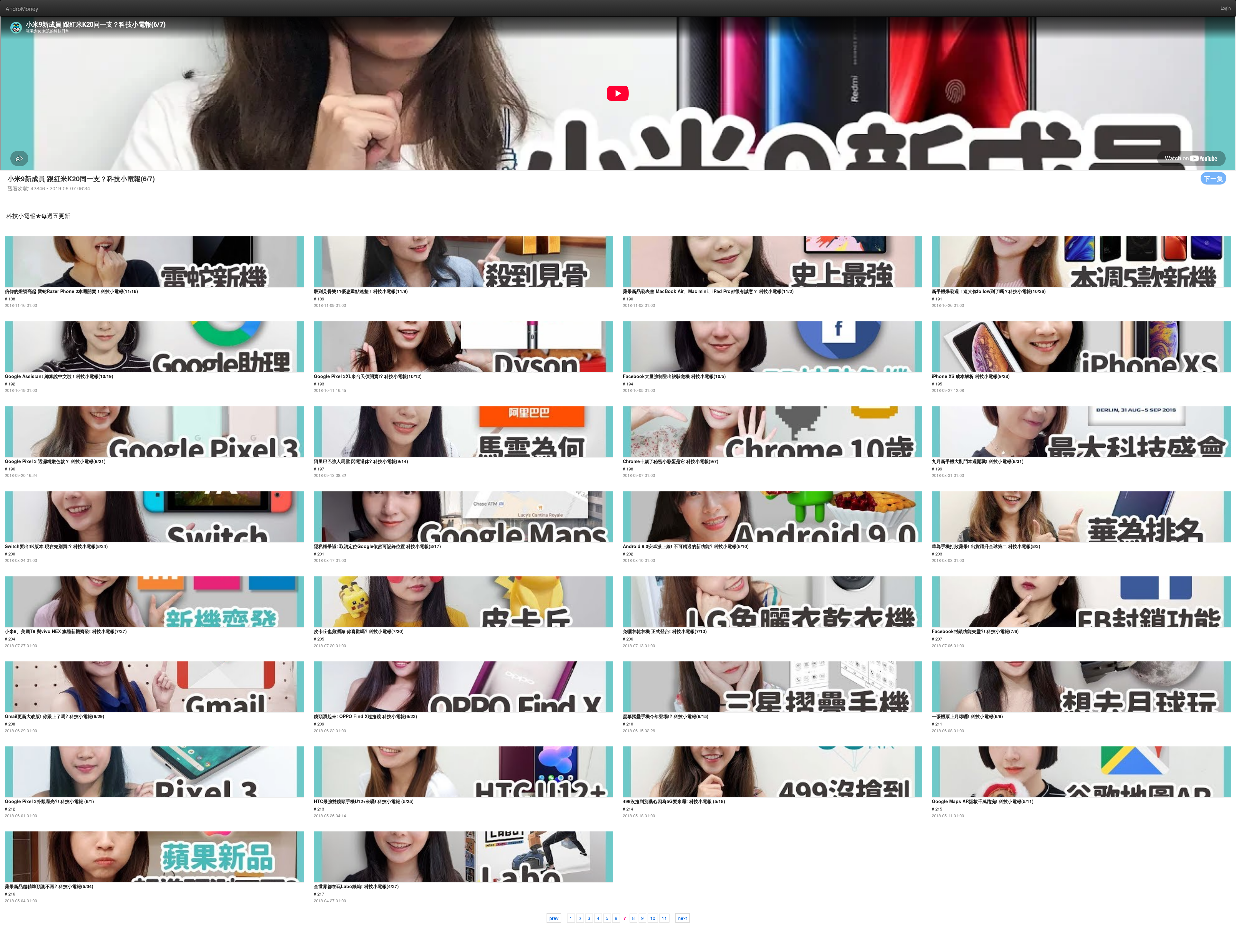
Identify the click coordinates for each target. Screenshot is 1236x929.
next (682, 918)
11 (664, 918)
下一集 (1213, 178)
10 (652, 918)
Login (1226, 8)
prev (553, 918)
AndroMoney (21, 8)
